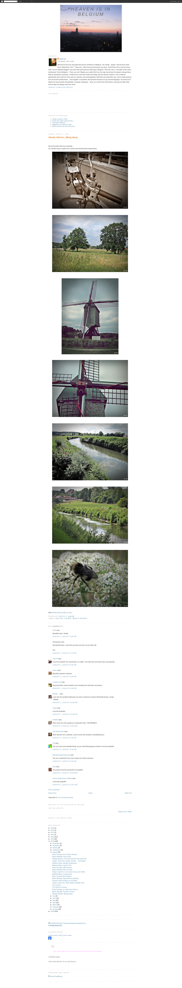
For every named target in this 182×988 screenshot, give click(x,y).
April (54, 902)
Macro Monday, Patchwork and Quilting (65, 878)
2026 (52, 828)
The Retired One (58, 731)
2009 (52, 911)
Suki (54, 766)
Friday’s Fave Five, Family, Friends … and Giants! (69, 861)
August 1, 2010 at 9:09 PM (64, 676)
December (56, 843)
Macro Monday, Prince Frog (61, 856)
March (55, 905)
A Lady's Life (57, 682)
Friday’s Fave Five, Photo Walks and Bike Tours (68, 883)
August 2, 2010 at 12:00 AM (65, 726)
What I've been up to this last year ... (64, 126)
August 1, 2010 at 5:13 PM (64, 653)
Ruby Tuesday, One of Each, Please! (64, 854)
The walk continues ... (59, 122)
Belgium (59, 618)
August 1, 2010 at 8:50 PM (64, 665)
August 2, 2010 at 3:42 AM (64, 749)
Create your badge (67, 935)
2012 (52, 837)
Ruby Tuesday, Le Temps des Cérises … (66, 889)
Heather (55, 720)
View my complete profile (60, 87)
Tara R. (55, 658)
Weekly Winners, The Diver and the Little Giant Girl (69, 859)
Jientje (62, 59)
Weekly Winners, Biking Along (62, 894)
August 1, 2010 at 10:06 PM (65, 702)
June (54, 898)
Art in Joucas (56, 885)
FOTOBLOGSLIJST (55, 925)
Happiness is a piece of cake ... (62, 124)
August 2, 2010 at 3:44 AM (64, 761)
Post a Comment (54, 790)
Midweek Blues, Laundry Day (62, 874)
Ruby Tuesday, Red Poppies (61, 876)
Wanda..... (56, 694)
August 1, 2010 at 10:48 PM (65, 714)
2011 (52, 839)
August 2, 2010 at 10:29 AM (65, 773)
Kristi (54, 630)
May (54, 900)
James (55, 670)
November (56, 845)
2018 (52, 830)
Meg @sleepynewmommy (61, 755)
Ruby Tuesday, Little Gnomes (62, 867)
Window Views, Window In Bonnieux (64, 863)
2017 (52, 832)
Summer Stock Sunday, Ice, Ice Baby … (65, 880)
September (56, 850)
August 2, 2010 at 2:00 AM (64, 738)
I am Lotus (68, 612)
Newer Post (52, 793)
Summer (67, 618)
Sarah (55, 708)
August (55, 852)
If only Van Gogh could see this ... (63, 121)
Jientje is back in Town (59, 119)
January (55, 909)
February (56, 907)
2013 (52, 834)
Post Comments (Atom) (65, 797)
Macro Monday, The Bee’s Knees (63, 891)
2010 (52, 841)
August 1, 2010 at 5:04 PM (64, 636)
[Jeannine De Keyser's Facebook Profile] (49, 939)
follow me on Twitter (125, 811)
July (54, 896)
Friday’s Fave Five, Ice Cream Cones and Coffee (68, 872)
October (55, 848)
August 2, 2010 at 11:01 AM (65, 784)
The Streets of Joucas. (59, 887)
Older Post (128, 793)
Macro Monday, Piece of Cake (62, 870)
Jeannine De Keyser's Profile (55, 935)
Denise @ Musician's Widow (62, 778)
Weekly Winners (57, 612)
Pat (54, 743)
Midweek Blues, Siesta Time (61, 865)
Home (90, 793)
